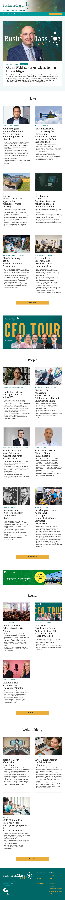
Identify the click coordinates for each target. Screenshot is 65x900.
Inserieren (22, 10)
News (4, 14)
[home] (32, 4)
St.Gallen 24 (6, 507)
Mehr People (32, 557)
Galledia (15, 882)
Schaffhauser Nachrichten (42, 387)
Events (16, 14)
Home (50, 893)
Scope (12, 883)
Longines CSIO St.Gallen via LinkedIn (13, 387)
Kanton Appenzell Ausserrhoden (12, 447)
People (10, 14)
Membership (52, 883)
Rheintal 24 (38, 125)
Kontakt (51, 881)
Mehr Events (32, 713)
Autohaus (5, 817)
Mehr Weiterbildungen (32, 859)
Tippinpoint (38, 193)
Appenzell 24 (6, 193)
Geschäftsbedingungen (55, 888)
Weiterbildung (25, 14)
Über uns (14, 10)
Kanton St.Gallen (39, 757)
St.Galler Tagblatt (7, 125)
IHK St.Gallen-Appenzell (41, 255)
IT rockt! (5, 757)
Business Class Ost (40, 622)
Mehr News (32, 302)
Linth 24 (5, 622)
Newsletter (6, 10)
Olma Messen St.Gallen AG (10, 255)
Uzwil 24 (37, 447)
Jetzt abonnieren (56, 14)
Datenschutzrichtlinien (55, 891)
